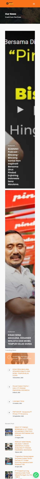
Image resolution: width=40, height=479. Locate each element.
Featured (11, 146)
